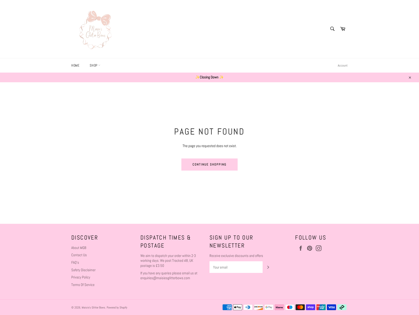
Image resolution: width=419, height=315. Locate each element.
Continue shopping (209, 164)
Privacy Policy (80, 277)
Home (75, 65)
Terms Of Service (83, 284)
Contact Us (79, 255)
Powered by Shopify (117, 307)
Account (343, 65)
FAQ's (75, 262)
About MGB (78, 247)
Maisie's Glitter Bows (93, 307)
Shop (94, 65)
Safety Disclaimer (83, 270)
